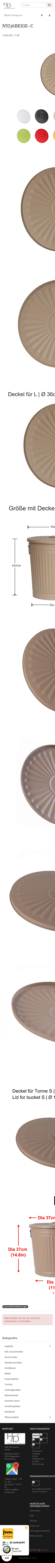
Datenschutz (35, 1510)
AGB (32, 1515)
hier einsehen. (41, 1491)
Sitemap (33, 1520)
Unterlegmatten (13, 1389)
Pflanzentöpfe (12, 1417)
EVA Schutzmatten (14, 1351)
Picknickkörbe (11, 1379)
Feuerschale (11, 1357)
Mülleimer (10, 1411)
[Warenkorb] (41, 15)
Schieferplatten (12, 1406)
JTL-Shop (32, 1558)
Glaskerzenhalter (13, 1362)
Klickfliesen (10, 1368)
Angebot (9, 1346)
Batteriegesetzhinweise (40, 1530)
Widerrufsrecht (36, 1535)
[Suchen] (49, 4)
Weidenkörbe (11, 1395)
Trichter (9, 1384)
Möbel (8, 1373)
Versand (44, 1549)
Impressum (34, 1525)
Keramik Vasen (12, 1400)
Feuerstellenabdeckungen (15, 1306)
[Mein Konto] (49, 15)
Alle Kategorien (14, 15)
